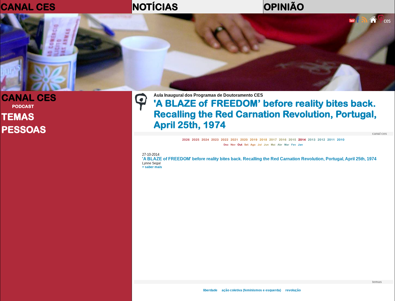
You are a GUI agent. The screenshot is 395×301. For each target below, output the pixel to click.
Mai (273, 144)
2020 (244, 139)
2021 (234, 139)
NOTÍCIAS (155, 6)
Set (246, 144)
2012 (321, 139)
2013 (311, 139)
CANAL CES (28, 6)
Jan (300, 144)
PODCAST (23, 106)
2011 (331, 139)
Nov (233, 144)
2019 (253, 139)
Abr (280, 144)
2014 (302, 139)
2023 (215, 139)
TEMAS (17, 116)
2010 (340, 139)
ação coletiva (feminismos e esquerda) (251, 290)
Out (240, 144)
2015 (292, 139)
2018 (263, 139)
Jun (266, 144)
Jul (260, 144)
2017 (273, 139)
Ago (253, 144)
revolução (293, 290)
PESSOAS (23, 129)
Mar (286, 144)
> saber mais (152, 167)
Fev (293, 144)
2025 (195, 139)
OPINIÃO (284, 6)
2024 (205, 139)
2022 (224, 139)
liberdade (210, 290)
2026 (186, 139)
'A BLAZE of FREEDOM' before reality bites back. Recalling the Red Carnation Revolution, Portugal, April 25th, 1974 (259, 159)
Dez (226, 144)
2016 (282, 139)
